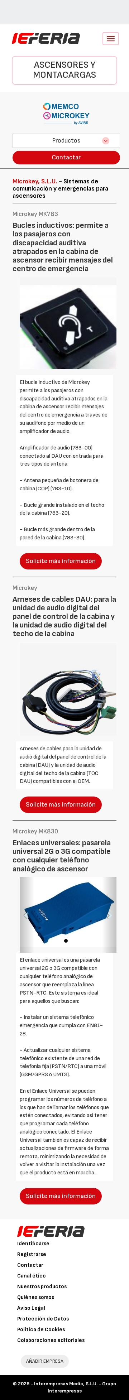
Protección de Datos (43, 1318)
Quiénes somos (35, 1297)
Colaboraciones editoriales (51, 1340)
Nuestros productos (42, 1286)
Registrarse (31, 1254)
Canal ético (31, 1275)
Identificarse (33, 1243)
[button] (27, 915)
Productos (66, 140)
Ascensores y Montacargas (64, 70)
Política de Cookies (41, 1329)
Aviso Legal (31, 1308)
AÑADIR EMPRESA (44, 1361)
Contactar (66, 157)
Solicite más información (61, 561)
